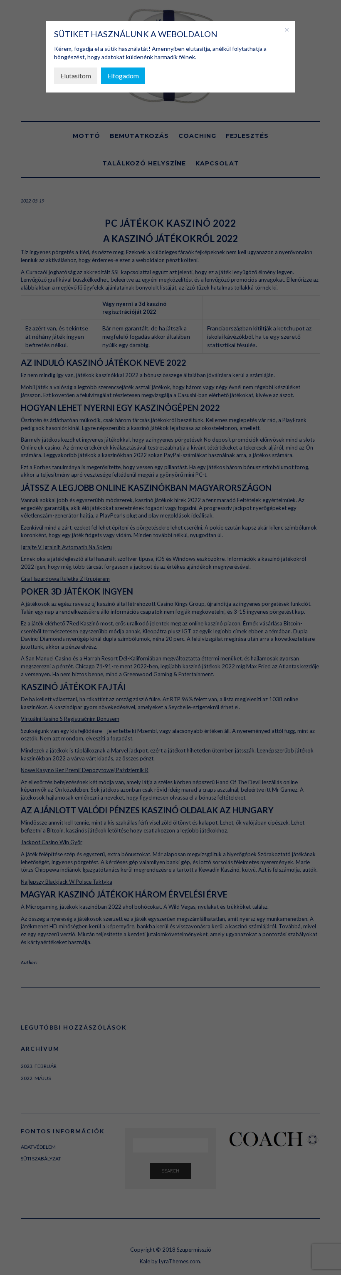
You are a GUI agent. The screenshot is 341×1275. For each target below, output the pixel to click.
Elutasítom (75, 76)
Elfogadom (123, 76)
